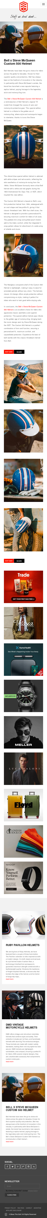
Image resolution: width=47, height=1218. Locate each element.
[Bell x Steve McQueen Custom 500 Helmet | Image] (23, 37)
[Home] (23, 6)
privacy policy (33, 1190)
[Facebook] (7, 1166)
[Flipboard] (23, 1166)
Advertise (37, 1208)
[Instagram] (28, 1166)
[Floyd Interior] (23, 805)
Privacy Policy (10, 1208)
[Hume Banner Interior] (23, 659)
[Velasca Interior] (23, 623)
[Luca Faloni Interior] (23, 768)
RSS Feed (20, 1208)
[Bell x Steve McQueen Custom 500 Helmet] (23, 1087)
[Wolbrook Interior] (23, 696)
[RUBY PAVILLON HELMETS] (23, 925)
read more (9, 979)
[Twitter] (12, 1166)
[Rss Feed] (33, 1166)
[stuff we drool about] (23, 16)
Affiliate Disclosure (14, 1210)
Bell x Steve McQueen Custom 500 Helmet (24, 98)
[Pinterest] (17, 1166)
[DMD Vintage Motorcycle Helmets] (23, 1005)
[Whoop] (23, 878)
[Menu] (43, 4)
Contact (29, 1208)
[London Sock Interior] (23, 841)
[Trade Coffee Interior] (23, 587)
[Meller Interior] (23, 732)
